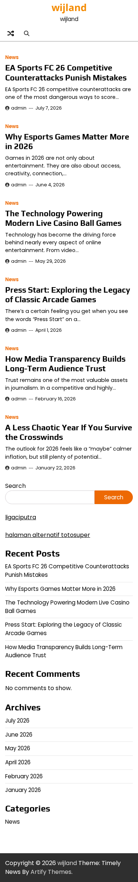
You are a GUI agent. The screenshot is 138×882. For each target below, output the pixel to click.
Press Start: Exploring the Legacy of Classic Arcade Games (67, 294)
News (12, 57)
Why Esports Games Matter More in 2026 (60, 589)
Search (15, 486)
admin (18, 108)
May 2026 (17, 748)
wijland (69, 7)
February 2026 (24, 776)
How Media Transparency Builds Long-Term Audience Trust (65, 363)
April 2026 (18, 762)
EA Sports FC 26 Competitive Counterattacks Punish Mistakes (66, 72)
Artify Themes (51, 872)
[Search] (26, 33)
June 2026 (18, 734)
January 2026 (23, 790)
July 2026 (17, 720)
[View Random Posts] (10, 33)
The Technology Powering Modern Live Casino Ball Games (63, 218)
